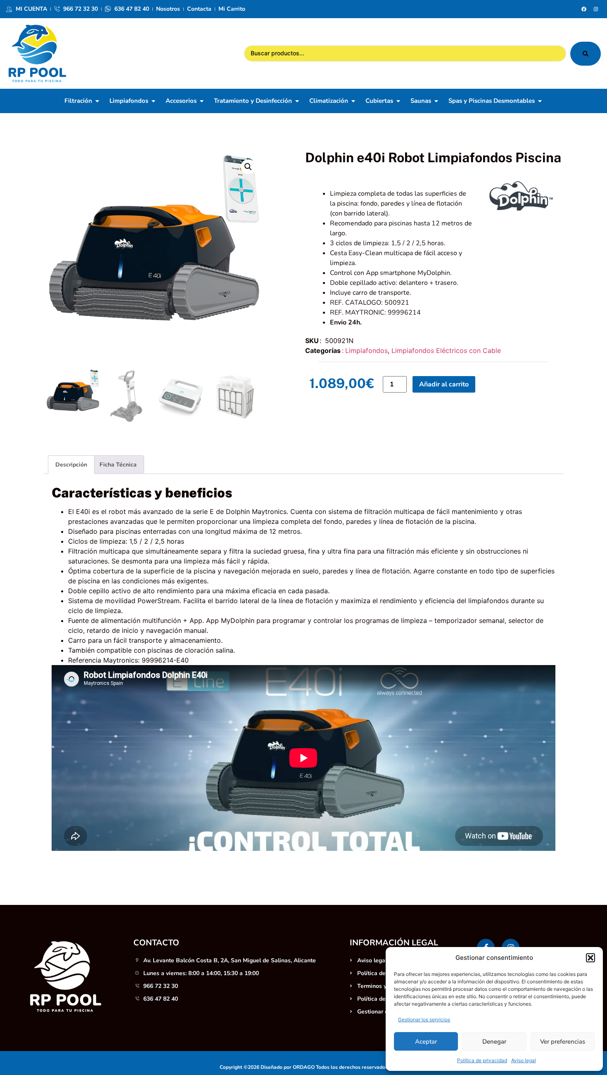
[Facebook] (584, 9)
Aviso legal (523, 1060)
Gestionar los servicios (424, 1019)
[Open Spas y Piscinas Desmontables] (540, 101)
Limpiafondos (366, 350)
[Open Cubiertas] (398, 101)
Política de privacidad (482, 1060)
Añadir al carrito (444, 384)
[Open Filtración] (97, 101)
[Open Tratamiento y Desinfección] (297, 101)
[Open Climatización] (353, 101)
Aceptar (426, 1041)
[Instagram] (596, 9)
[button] (590, 958)
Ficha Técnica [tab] (118, 465)
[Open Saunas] (436, 101)
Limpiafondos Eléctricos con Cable (446, 350)
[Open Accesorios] (202, 101)
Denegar (494, 1041)
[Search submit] (585, 54)
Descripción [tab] (71, 465)
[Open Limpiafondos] (153, 101)
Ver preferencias (562, 1041)
